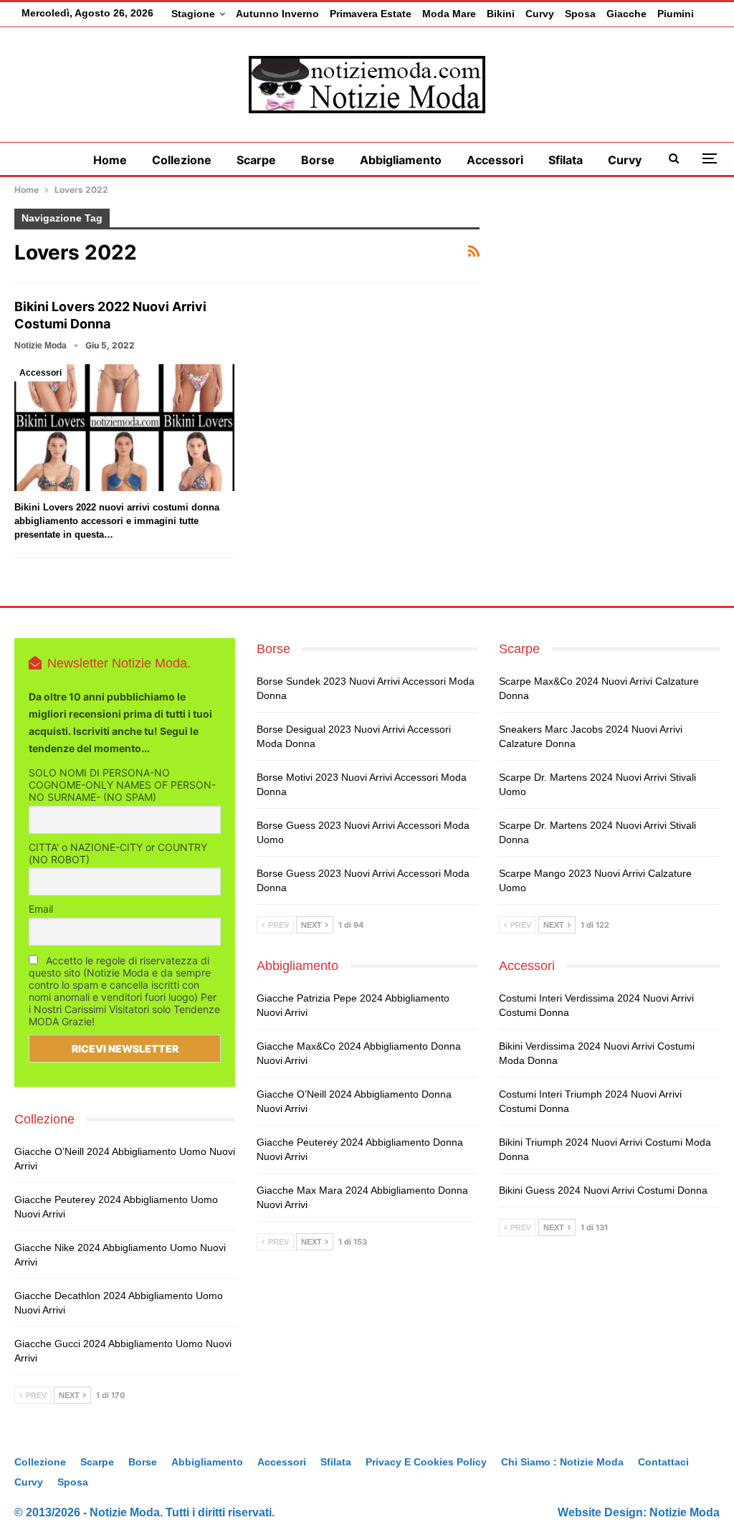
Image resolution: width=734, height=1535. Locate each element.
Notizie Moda (684, 1512)
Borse (318, 160)
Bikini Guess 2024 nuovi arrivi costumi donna (603, 1190)
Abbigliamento (401, 160)
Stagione (193, 13)
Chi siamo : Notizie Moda (562, 1462)
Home (110, 160)
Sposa (580, 13)
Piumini (675, 13)
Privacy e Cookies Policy (426, 1462)
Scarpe (256, 160)
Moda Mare (449, 13)
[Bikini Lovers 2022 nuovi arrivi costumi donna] (124, 428)
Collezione (181, 160)
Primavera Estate (370, 13)
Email (41, 909)
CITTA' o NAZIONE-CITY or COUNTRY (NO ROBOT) (118, 853)
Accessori (495, 160)
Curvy (539, 13)
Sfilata (565, 160)
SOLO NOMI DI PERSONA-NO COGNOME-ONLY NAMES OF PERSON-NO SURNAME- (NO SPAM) (122, 784)
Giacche (626, 13)
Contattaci (663, 1462)
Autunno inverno (277, 13)
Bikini (501, 13)
